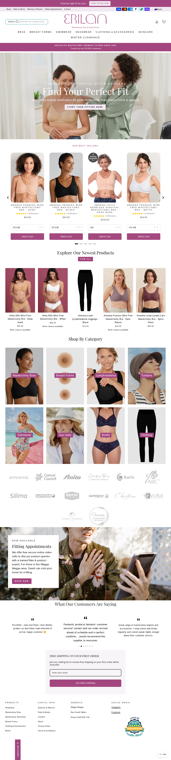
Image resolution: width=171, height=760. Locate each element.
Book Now (22, 581)
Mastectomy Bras (13, 712)
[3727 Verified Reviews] (134, 737)
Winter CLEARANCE (85, 37)
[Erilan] (85, 19)
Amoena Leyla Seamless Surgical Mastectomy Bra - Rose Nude (105, 208)
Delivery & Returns (35, 9)
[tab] (76, 243)
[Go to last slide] (8, 197)
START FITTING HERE (100, 3)
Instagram (116, 707)
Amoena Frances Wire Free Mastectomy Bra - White (143, 207)
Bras (22, 32)
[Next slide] (163, 197)
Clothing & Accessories (115, 32)
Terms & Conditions (46, 731)
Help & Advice (19, 9)
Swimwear (64, 32)
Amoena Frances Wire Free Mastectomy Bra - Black (66, 207)
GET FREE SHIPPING (85, 683)
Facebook (115, 712)
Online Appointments (53, 9)
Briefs (8, 731)
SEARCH (11, 22)
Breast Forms (41, 32)
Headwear (84, 32)
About (8, 9)
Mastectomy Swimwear (15, 717)
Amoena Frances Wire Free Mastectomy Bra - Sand (27, 207)
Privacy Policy (44, 726)
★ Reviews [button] (18, 749)
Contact (67, 9)
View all (85, 259)
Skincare (145, 32)
